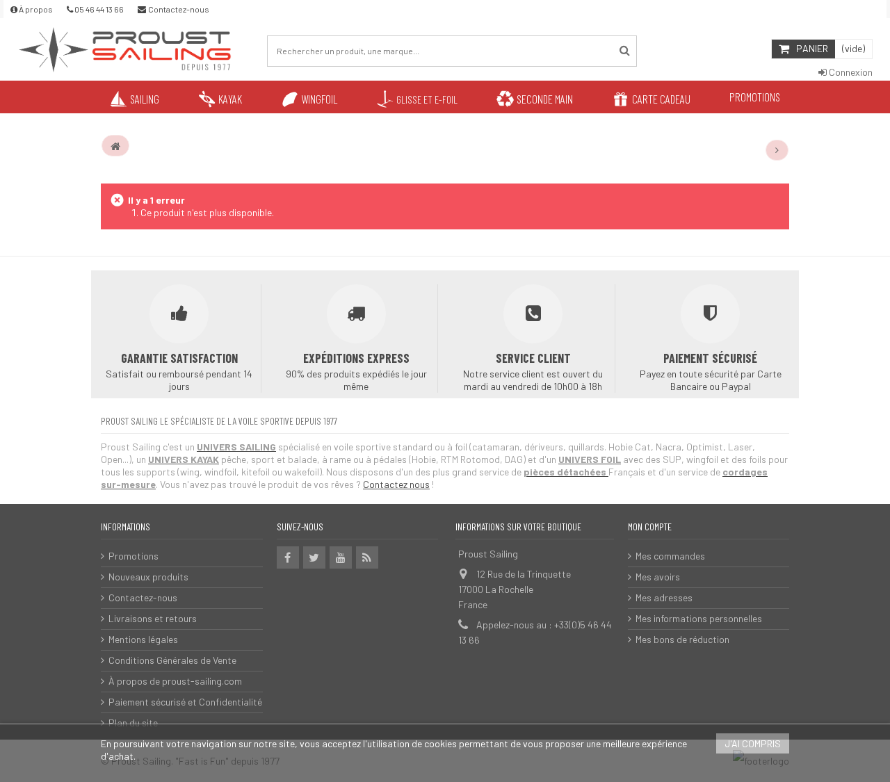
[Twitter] (314, 557)
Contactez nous (396, 484)
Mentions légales (143, 639)
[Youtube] (341, 557)
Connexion (850, 72)
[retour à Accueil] (115, 146)
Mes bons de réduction (682, 639)
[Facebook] (288, 557)
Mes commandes (670, 556)
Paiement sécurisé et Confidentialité (185, 702)
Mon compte (650, 526)
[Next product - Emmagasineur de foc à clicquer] (777, 150)
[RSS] (367, 557)
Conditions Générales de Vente (172, 660)
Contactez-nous (142, 597)
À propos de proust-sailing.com (175, 681)
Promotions (133, 556)
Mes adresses (664, 597)
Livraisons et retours (152, 618)
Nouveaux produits (148, 577)
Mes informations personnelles (699, 618)
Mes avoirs (658, 577)
